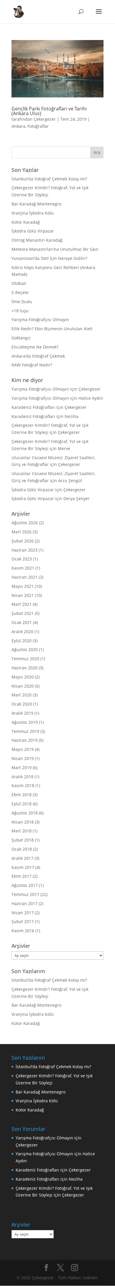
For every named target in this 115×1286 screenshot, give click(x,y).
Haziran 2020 (24, 668)
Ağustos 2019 (25, 722)
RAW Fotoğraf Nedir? (32, 365)
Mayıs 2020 (23, 677)
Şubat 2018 (23, 840)
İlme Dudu (22, 301)
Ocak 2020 (22, 704)
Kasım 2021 (23, 568)
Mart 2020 (22, 695)
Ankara (18, 126)
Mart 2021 (22, 604)
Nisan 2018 (23, 822)
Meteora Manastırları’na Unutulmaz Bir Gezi (55, 249)
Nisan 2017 (23, 912)
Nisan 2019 (23, 758)
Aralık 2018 (22, 776)
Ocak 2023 (22, 559)
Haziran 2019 (24, 740)
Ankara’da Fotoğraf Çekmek (38, 356)
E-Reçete (20, 292)
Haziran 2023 (24, 550)
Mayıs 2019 (23, 749)
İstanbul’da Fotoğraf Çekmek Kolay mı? (49, 179)
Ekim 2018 (22, 794)
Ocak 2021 (22, 622)
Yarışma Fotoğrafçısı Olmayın (40, 319)
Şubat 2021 (23, 613)
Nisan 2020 (23, 686)
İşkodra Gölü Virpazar (33, 231)
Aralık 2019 (22, 713)
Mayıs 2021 (23, 586)
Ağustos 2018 (25, 813)
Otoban (19, 283)
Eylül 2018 (22, 804)
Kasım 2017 (23, 867)
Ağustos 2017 (25, 885)
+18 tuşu (20, 310)
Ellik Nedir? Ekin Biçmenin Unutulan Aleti (52, 328)
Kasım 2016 (23, 930)
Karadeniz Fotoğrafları (33, 407)
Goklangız (21, 338)
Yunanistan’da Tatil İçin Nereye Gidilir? (49, 258)
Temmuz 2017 (25, 894)
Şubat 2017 (23, 921)
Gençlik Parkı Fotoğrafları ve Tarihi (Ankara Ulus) (49, 111)
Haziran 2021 (24, 577)
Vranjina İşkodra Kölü (33, 213)
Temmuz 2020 (25, 658)
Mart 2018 (22, 831)
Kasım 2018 (23, 785)
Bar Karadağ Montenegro (36, 204)
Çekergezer (45, 119)
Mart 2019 (22, 767)
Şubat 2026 (23, 541)
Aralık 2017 (22, 858)
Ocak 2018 (22, 849)
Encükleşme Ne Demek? (35, 347)
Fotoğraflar (38, 126)
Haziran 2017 (24, 903)
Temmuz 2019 (25, 731)
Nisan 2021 (23, 595)
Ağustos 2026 (25, 522)
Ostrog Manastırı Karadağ (37, 240)
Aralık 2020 (22, 631)
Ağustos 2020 (25, 649)
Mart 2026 (22, 532)
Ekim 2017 (22, 876)
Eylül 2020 (22, 640)
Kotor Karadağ (26, 222)
